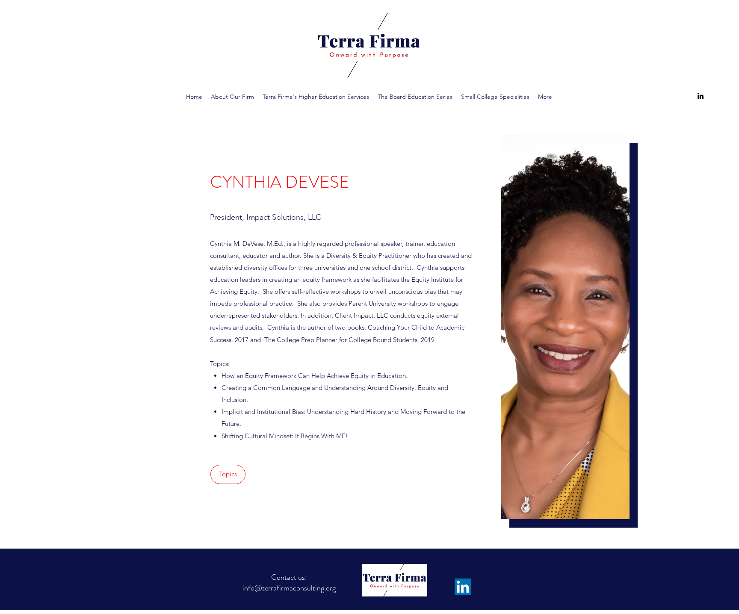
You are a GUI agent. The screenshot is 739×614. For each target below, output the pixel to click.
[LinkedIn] (700, 96)
